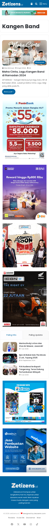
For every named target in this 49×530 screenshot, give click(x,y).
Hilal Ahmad (9, 68)
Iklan (39, 517)
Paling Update (36, 335)
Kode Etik (20, 517)
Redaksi (11, 517)
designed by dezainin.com (34, 513)
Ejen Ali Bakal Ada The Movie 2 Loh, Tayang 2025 (32, 356)
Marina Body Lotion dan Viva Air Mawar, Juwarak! (31, 344)
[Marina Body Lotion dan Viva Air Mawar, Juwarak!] (10, 347)
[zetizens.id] (12, 4)
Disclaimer (30, 517)
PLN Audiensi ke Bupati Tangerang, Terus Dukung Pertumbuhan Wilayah (31, 369)
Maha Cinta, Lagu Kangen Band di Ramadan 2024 (23, 73)
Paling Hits (11, 335)
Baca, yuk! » (8, 92)
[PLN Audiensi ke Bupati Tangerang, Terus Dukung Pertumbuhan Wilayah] (10, 370)
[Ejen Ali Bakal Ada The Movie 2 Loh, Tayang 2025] (10, 358)
